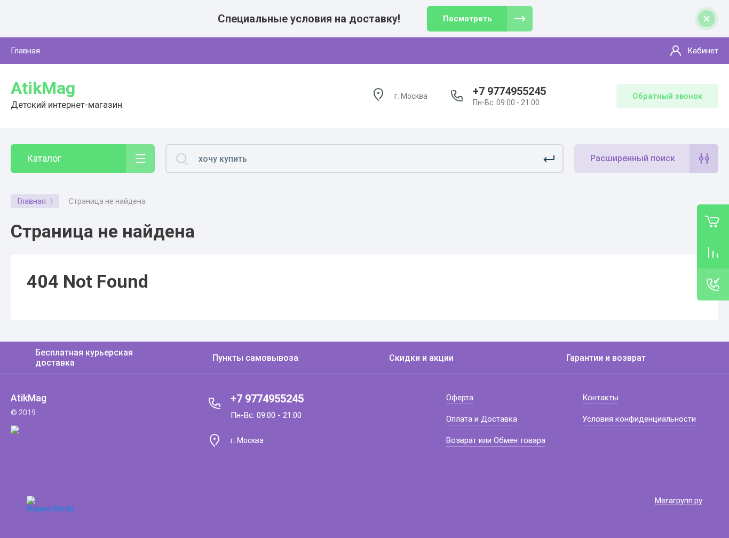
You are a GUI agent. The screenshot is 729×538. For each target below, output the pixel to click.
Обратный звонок (667, 96)
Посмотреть (467, 18)
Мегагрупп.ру (678, 500)
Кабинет (702, 51)
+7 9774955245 (509, 91)
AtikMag (43, 88)
